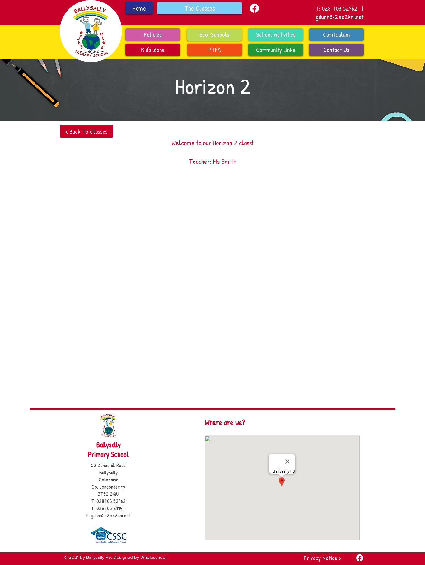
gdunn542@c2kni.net (339, 16)
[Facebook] (254, 8)
